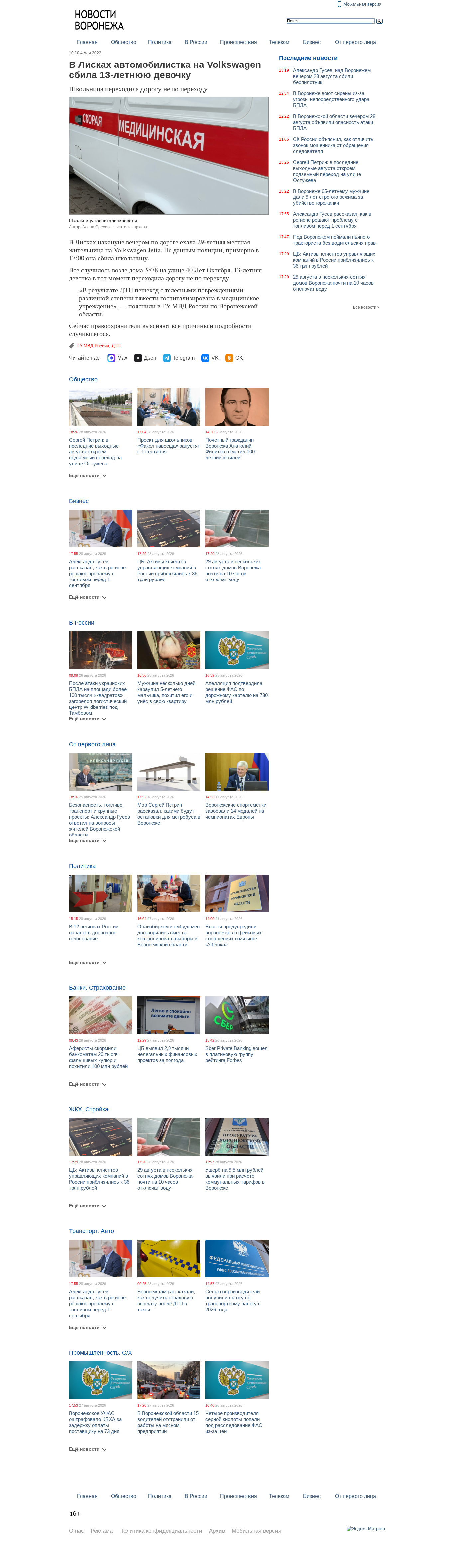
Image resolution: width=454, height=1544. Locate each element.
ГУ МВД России (93, 345)
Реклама (102, 1531)
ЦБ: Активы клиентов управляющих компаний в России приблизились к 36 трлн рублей (167, 570)
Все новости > (366, 307)
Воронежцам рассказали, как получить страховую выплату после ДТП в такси (166, 1300)
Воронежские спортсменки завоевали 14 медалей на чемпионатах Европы (235, 811)
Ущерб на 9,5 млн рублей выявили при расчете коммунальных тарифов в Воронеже (235, 1179)
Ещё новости (84, 475)
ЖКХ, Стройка (88, 1109)
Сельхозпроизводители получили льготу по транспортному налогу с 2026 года (233, 1300)
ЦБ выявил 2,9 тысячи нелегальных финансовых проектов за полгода (167, 1054)
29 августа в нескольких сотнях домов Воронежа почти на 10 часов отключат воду (233, 570)
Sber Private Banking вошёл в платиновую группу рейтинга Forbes (236, 1054)
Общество (123, 42)
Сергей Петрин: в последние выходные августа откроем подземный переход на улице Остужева (95, 451)
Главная (87, 42)
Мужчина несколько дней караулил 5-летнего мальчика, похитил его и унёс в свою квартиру (166, 692)
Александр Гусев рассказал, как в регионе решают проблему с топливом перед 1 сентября (97, 573)
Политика (159, 42)
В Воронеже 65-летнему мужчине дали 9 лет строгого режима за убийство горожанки (331, 197)
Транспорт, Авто (91, 1231)
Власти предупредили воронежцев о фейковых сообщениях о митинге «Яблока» (233, 935)
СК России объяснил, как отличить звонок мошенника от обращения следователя (333, 145)
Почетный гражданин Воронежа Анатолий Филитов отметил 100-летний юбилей (230, 448)
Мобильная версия (362, 4)
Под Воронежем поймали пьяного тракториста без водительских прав (334, 240)
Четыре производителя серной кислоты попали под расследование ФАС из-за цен (233, 1422)
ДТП (116, 345)
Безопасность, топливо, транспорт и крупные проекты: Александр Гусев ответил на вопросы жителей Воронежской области (99, 819)
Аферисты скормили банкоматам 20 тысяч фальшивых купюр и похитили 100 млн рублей (98, 1057)
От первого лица (355, 42)
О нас (76, 1531)
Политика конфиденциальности (160, 1531)
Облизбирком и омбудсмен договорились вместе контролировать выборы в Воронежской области (168, 935)
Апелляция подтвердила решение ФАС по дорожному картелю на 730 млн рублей (236, 692)
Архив (217, 1531)
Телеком (279, 42)
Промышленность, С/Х (100, 1353)
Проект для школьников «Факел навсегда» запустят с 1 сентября (168, 445)
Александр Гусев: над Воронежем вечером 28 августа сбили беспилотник (332, 76)
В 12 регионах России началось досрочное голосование (93, 932)
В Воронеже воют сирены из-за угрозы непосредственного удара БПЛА (331, 99)
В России (196, 42)
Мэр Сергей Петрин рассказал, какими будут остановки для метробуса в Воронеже (168, 814)
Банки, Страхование (97, 987)
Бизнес (312, 42)
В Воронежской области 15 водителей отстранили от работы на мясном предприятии (168, 1422)
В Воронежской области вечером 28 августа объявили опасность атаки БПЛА (334, 122)
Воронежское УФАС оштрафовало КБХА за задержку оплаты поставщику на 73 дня (95, 1422)
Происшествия (238, 42)
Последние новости (308, 58)
